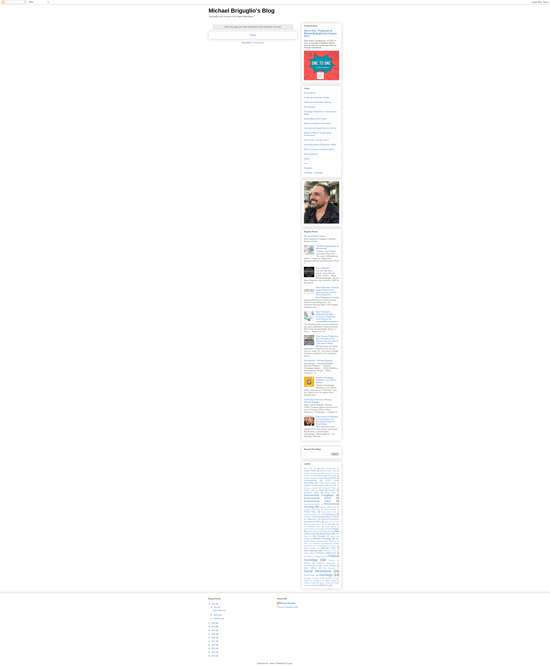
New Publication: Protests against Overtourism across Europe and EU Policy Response (327, 291)
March (216, 615)
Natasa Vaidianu (310, 548)
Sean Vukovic (310, 568)
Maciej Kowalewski (313, 531)
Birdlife (322, 471)
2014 (213, 652)
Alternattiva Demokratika (326, 468)
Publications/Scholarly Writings (318, 102)
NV (323, 551)
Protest (307, 563)
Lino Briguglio (333, 529)
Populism (332, 560)
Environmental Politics (312, 504)
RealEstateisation (310, 565)
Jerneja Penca (316, 524)
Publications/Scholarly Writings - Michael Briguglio (318, 400)
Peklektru (308, 168)
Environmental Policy (317, 501)
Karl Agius (321, 529)
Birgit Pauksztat (333, 471)
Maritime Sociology (322, 538)
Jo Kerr (328, 524)
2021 (213, 630)
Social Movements (317, 571)
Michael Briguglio (288, 603)
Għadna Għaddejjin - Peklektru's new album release (326, 380)
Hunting (315, 517)
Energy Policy (330, 493)
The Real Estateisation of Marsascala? (327, 247)
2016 (213, 645)
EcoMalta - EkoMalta (313, 173)
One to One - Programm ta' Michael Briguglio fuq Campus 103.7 (320, 33)
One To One (332, 551)
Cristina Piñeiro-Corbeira (327, 483)
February (218, 618)
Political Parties (320, 556)
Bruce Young (325, 473)
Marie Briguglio (319, 536)
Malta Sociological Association (317, 123)
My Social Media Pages (314, 236)
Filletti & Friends (330, 509)
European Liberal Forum (327, 507)
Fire (306, 163)
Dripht (306, 159)
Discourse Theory (329, 488)
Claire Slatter (331, 476)
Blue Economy (312, 473)
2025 (213, 623)
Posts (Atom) (258, 43)
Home (253, 35)
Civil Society (318, 476)
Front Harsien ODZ (328, 512)
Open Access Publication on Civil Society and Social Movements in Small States (327, 420)
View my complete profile (287, 607)
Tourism (315, 585)
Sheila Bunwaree (329, 568)
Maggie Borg (327, 531)
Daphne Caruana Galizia (314, 485)
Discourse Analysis (311, 488)
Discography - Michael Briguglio (318, 360)
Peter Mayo (308, 556)
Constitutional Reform (327, 478)
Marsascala (317, 541)
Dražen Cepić (309, 490)
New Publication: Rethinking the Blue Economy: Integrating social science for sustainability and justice (327, 317)
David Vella (332, 485)
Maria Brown (325, 534)
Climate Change (309, 478)
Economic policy (311, 493)
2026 (213, 604)
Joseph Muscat (330, 526)
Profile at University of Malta (316, 97)
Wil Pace (325, 585)
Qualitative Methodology (326, 563)
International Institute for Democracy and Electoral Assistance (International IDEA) (321, 519)
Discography (309, 107)
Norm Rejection (311, 154)
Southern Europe (310, 583)
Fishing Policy (310, 512)
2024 (213, 627)
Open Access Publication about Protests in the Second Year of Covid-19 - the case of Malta (327, 339)
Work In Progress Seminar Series (319, 149)
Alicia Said (308, 468)
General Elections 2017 (312, 514)
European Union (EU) (312, 509)
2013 (213, 656)
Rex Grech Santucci (327, 566)
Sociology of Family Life (313, 578)
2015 (213, 648)
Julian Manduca (309, 529)
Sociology (326, 575)
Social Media (310, 93)
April (216, 607)
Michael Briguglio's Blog (242, 10)
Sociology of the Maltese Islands (324, 580)
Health (306, 517)
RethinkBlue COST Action (315, 119)
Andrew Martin (310, 471)
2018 (213, 637)
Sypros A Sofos (325, 583)
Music (306, 543)
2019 (213, 634)
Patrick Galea (309, 553)
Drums (332, 490)
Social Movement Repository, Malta (320, 144)
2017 (213, 641)
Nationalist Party (328, 548)
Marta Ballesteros (330, 541)
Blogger (289, 663)
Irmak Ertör (329, 522)
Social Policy (309, 575)
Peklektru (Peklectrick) (326, 553)
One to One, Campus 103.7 (316, 140)
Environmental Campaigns (319, 495)
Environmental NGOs (317, 498)
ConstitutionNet (310, 481)
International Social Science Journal (320, 128)
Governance (330, 514)
